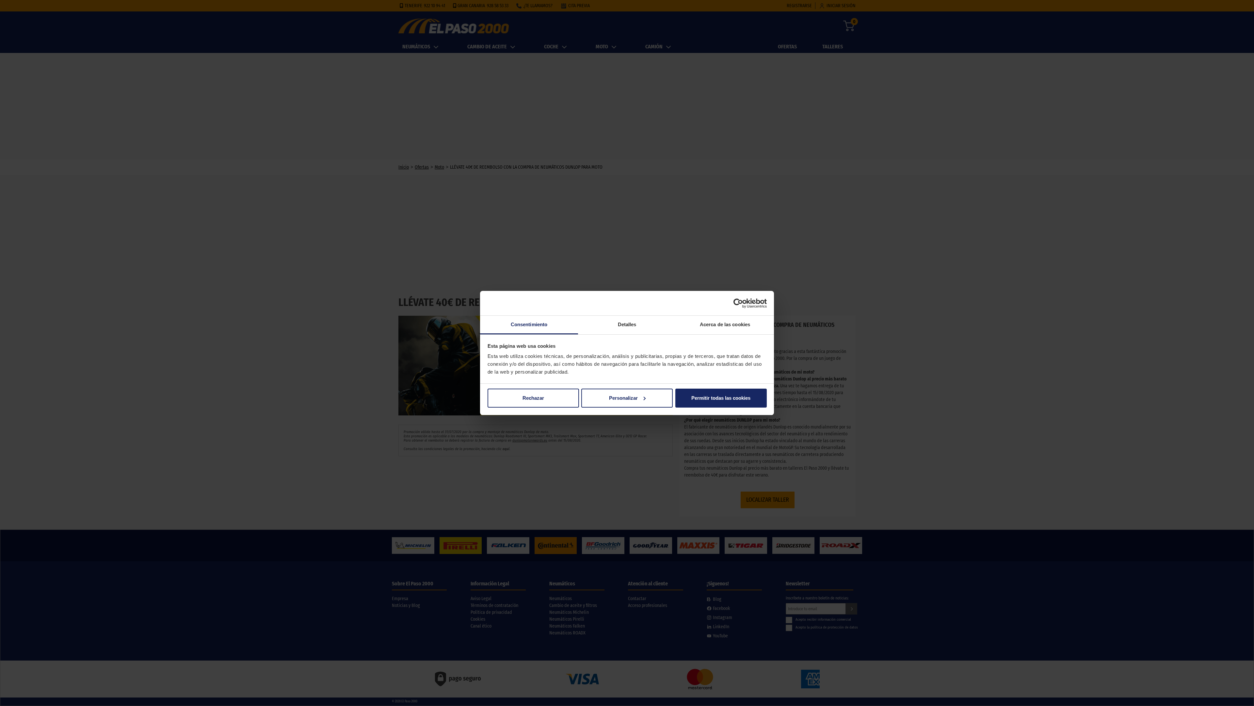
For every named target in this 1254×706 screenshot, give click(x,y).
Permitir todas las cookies (720, 398)
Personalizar (623, 398)
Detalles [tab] (627, 324)
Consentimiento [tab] (529, 324)
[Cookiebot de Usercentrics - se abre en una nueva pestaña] (738, 303)
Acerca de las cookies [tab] (725, 324)
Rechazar (533, 398)
